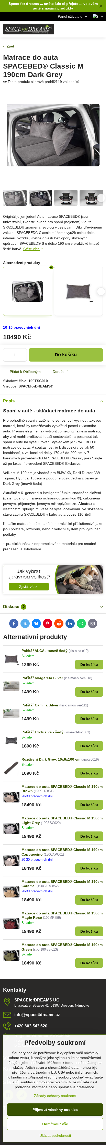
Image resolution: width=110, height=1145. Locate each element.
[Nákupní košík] (88, 29)
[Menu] (100, 29)
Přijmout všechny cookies (55, 1110)
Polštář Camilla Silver (39, 705)
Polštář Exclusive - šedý (42, 732)
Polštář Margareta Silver (42, 678)
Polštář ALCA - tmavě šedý (44, 651)
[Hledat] (75, 29)
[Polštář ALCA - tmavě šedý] (78, 291)
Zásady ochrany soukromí (55, 1096)
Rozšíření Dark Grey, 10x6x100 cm (50, 759)
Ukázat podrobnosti (55, 1135)
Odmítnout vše (55, 1124)
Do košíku (66, 354)
